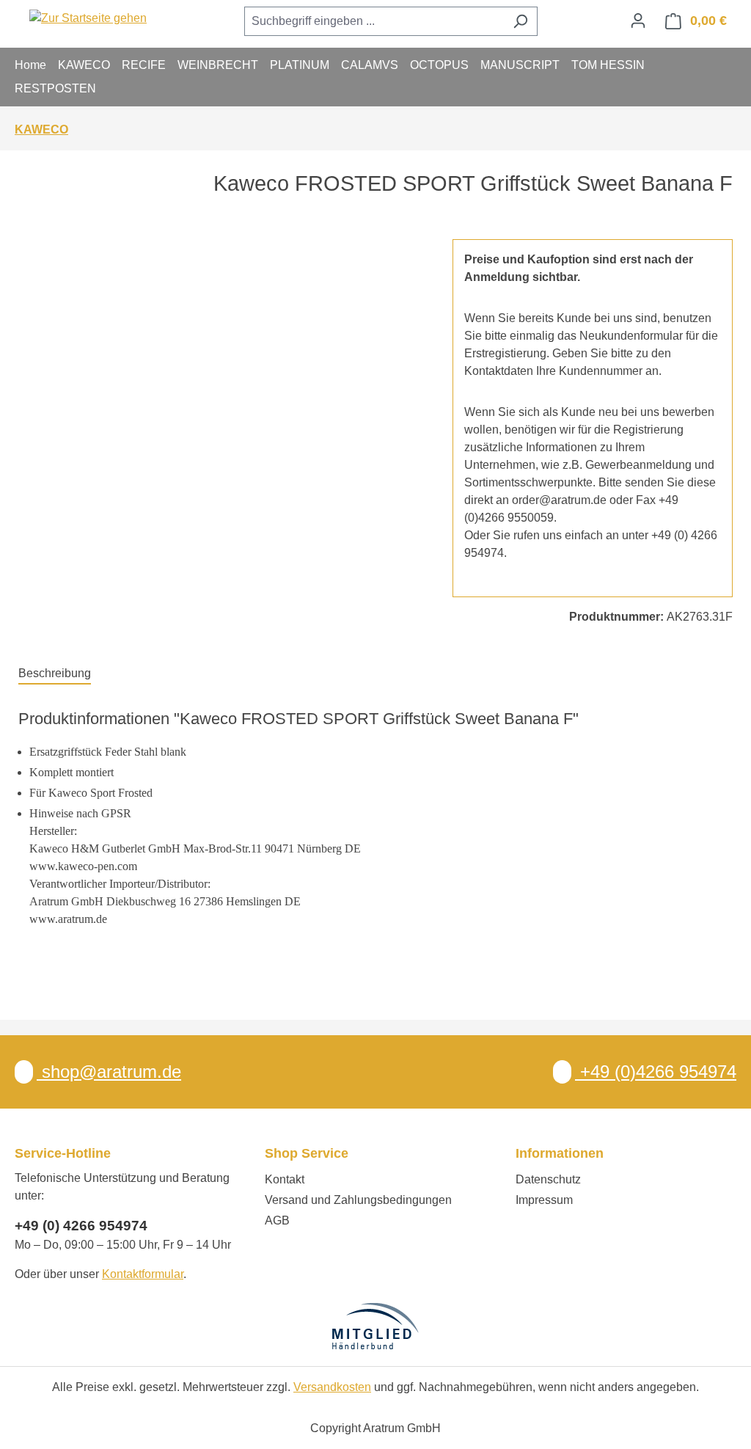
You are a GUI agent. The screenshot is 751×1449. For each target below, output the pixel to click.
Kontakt (284, 1179)
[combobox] (374, 21)
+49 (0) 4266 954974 (81, 1225)
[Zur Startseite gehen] (88, 18)
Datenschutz (548, 1179)
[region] (221, 397)
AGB (277, 1220)
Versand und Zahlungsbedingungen (358, 1200)
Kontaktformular (142, 1274)
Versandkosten (332, 1387)
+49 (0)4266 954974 (655, 1071)
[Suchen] (520, 21)
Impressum (544, 1200)
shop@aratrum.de (109, 1071)
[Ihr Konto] (638, 20)
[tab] (54, 674)
